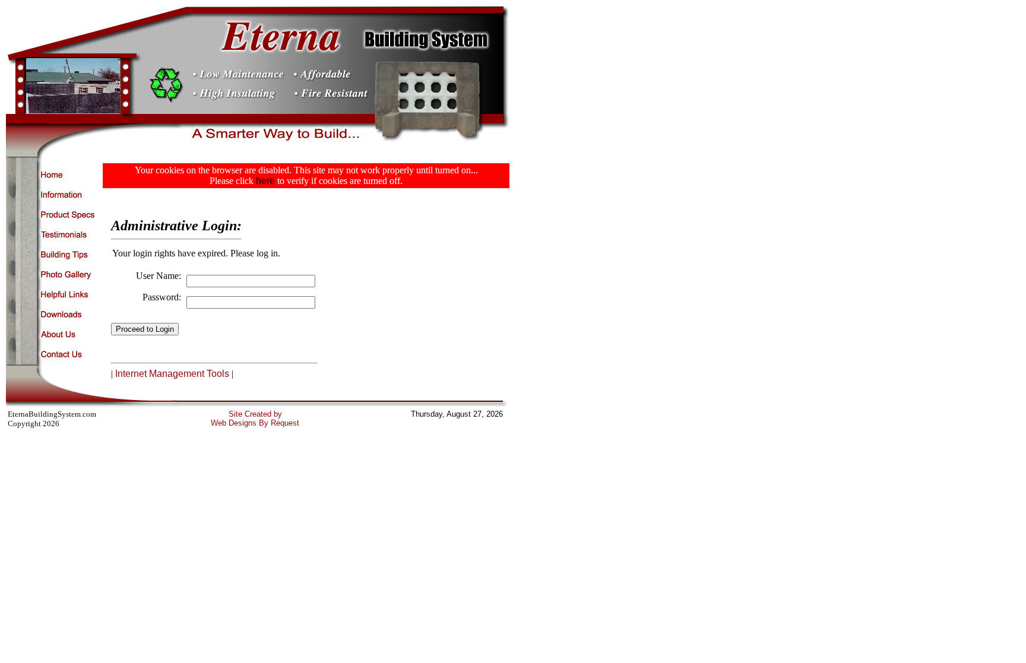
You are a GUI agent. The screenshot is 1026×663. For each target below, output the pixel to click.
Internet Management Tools (172, 374)
